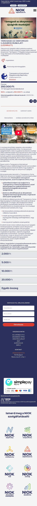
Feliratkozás (18, 325)
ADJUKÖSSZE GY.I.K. (18, 335)
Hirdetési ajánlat (18, 339)
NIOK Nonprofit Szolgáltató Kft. (10, 396)
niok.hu (13, 5)
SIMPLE (18, 345)
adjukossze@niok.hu (18, 353)
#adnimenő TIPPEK (18, 337)
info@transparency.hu (15, 77)
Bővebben (12, 79)
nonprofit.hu (22, 5)
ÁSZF (18, 341)
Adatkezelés (18, 343)
